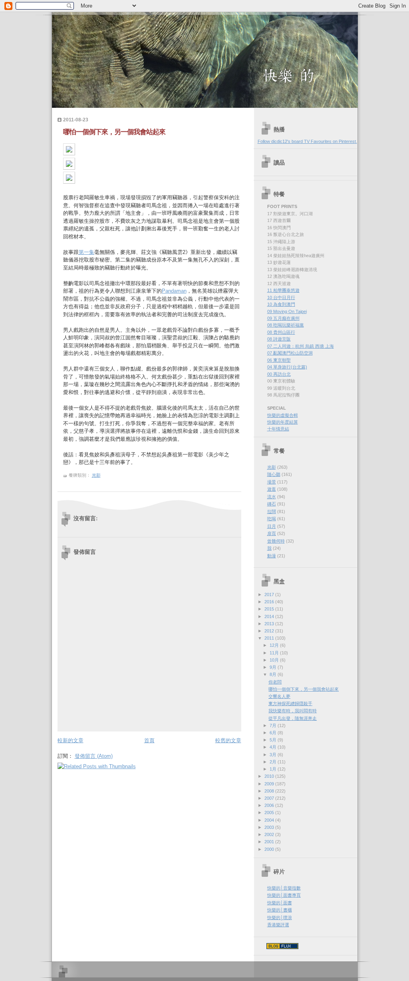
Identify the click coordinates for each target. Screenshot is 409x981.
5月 (274, 739)
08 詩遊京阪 (279, 339)
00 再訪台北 (279, 374)
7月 (274, 725)
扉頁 (271, 533)
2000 (269, 849)
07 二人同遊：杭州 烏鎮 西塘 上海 (300, 346)
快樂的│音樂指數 (284, 888)
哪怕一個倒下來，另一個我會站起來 (114, 132)
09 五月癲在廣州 (283, 318)
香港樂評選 (278, 924)
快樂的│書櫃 (279, 910)
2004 (269, 820)
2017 (269, 594)
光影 (96, 475)
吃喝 (271, 518)
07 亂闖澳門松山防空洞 (290, 353)
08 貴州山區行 (281, 332)
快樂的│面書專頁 (284, 895)
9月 (274, 667)
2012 (269, 630)
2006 (269, 805)
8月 (274, 674)
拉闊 (271, 511)
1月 (274, 769)
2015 (269, 608)
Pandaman (174, 291)
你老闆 (275, 682)
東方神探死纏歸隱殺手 (290, 703)
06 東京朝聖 (279, 360)
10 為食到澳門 (281, 304)
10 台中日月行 (281, 297)
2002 (269, 834)
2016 (269, 601)
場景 (271, 482)
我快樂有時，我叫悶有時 (292, 710)
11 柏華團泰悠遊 (283, 290)
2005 (269, 812)
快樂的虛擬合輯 (282, 415)
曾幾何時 (276, 541)
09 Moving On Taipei (287, 311)
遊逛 (271, 489)
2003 (269, 827)
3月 (274, 754)
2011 (269, 638)
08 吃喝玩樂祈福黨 (285, 325)
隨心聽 (273, 474)
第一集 (86, 252)
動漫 (271, 555)
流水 (271, 496)
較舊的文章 (228, 740)
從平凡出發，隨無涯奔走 (292, 718)
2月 (274, 761)
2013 (269, 623)
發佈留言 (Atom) (94, 756)
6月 (274, 732)
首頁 (149, 740)
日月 (271, 526)
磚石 (271, 503)
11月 (275, 652)
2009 (269, 783)
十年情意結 (278, 428)
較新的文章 (70, 740)
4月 (274, 747)
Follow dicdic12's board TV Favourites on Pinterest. (307, 141)
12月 (275, 645)
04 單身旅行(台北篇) (287, 367)
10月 (275, 660)
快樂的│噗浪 (279, 917)
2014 (269, 616)
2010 (269, 776)
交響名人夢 (279, 696)
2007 (269, 798)
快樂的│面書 (279, 902)
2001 (269, 841)
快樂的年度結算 (282, 422)
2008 (269, 791)
